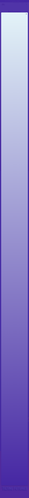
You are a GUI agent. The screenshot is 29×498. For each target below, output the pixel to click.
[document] (14, 249)
